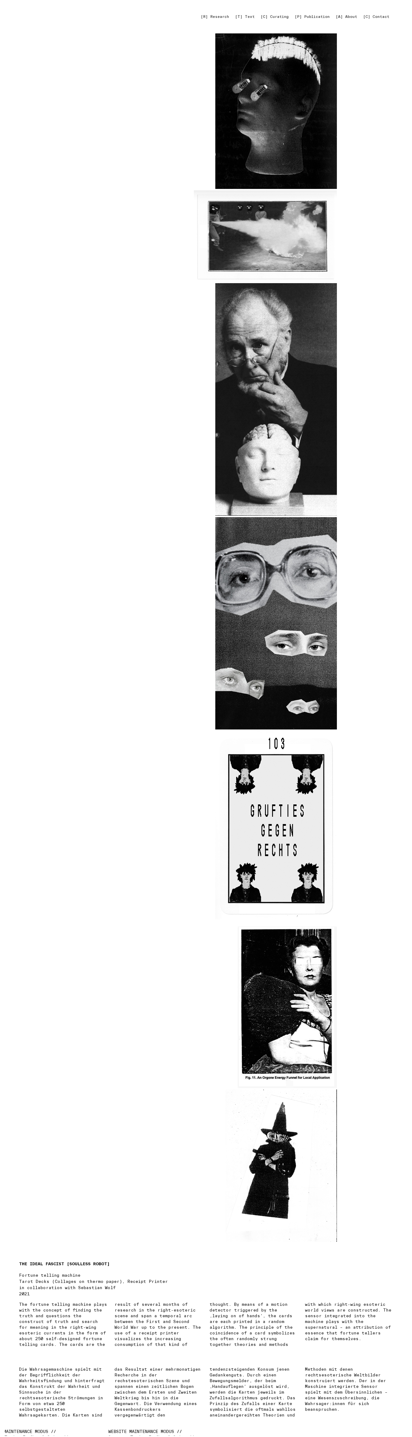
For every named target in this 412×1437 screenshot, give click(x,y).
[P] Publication (312, 17)
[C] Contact (376, 17)
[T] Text (245, 17)
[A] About (346, 17)
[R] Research (215, 17)
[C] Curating (275, 17)
